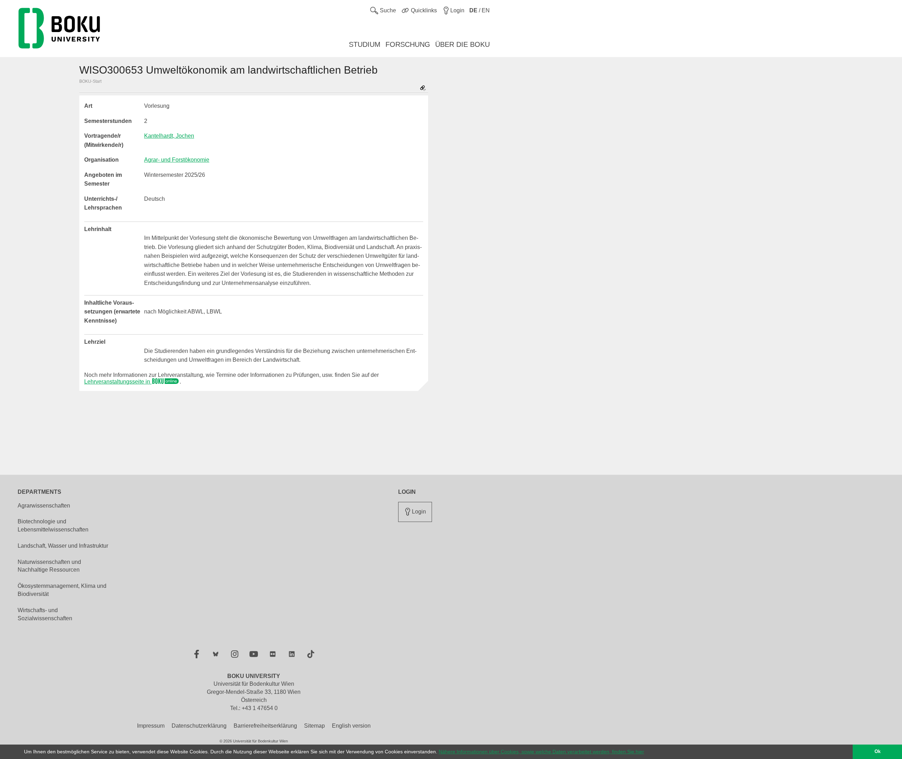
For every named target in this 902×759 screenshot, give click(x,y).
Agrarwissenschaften (44, 506)
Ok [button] (878, 751)
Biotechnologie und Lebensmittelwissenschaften (53, 525)
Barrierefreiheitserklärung (265, 726)
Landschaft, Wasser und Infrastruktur (63, 546)
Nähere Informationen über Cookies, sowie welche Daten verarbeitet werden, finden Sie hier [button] (541, 751)
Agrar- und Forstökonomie (176, 160)
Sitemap (314, 726)
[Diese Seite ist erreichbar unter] (423, 88)
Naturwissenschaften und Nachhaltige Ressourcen (49, 566)
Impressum (151, 726)
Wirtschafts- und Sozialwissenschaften (45, 614)
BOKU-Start (90, 81)
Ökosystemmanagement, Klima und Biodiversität (62, 590)
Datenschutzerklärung (199, 726)
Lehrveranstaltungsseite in (118, 382)
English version (351, 726)
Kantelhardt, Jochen (169, 136)
